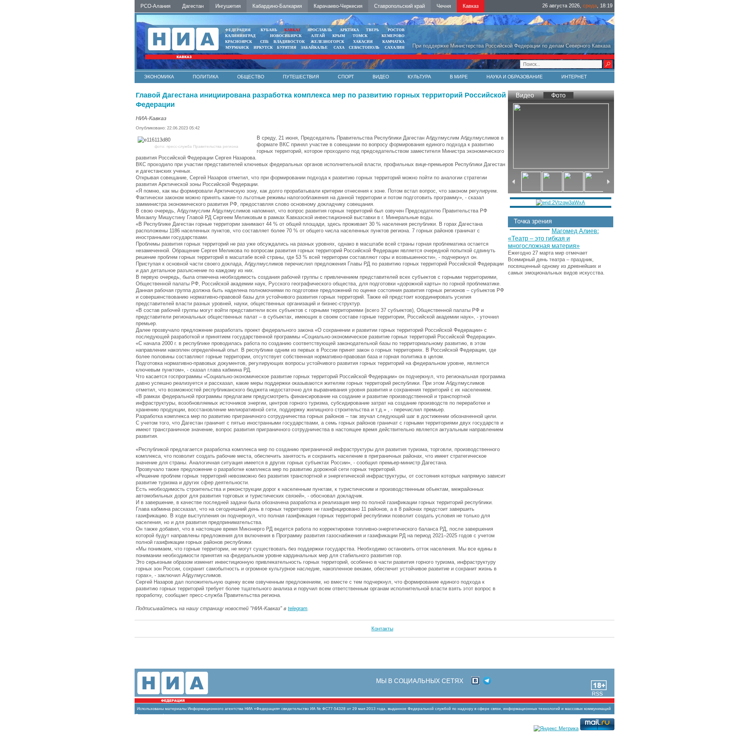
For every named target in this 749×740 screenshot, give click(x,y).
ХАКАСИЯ (362, 41)
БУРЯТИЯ (286, 47)
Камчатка (393, 41)
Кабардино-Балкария (277, 6)
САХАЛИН (395, 47)
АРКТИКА (349, 30)
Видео (381, 77)
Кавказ (471, 6)
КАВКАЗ (292, 30)
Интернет (574, 77)
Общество (250, 77)
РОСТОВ (396, 30)
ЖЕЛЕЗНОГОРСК (327, 41)
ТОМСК (361, 36)
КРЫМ (338, 36)
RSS (597, 693)
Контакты (382, 629)
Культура (419, 77)
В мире (459, 77)
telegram (297, 608)
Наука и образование (514, 77)
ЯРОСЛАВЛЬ (319, 30)
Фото (558, 95)
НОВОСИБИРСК (286, 36)
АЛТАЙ (318, 36)
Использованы (150, 708)
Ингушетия (228, 6)
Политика (205, 77)
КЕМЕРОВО (393, 36)
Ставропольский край (399, 6)
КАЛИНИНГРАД (240, 36)
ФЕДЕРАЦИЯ (237, 30)
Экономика (159, 77)
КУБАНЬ (269, 30)
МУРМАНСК (237, 47)
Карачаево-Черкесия (338, 6)
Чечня (444, 6)
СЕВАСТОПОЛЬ (364, 47)
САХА (339, 47)
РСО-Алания (155, 6)
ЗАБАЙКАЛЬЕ (315, 47)
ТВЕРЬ (372, 30)
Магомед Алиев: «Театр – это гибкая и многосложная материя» (553, 238)
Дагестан (193, 6)
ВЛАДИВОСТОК (289, 41)
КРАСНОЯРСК (238, 41)
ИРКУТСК (263, 47)
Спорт (346, 77)
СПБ (264, 41)
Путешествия (301, 77)
